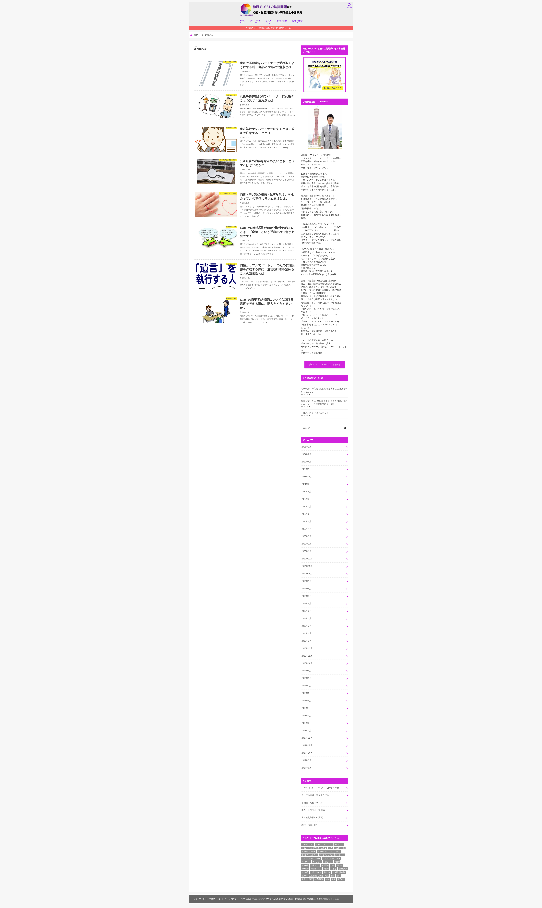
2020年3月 (306, 536)
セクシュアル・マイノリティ (329, 852)
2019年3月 (306, 626)
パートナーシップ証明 (331, 858)
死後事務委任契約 (316, 876)
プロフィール (255, 22)
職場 (333, 876)
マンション (317, 862)
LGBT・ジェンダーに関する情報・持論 (320, 788)
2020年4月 (306, 529)
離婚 (333, 879)
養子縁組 (341, 879)
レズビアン (328, 862)
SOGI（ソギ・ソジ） (324, 844)
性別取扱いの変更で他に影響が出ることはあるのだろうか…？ (324, 390)
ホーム (242, 22)
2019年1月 (306, 641)
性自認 (335, 872)
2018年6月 (306, 693)
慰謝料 (342, 872)
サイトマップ (199, 899)
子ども (333, 869)
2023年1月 (306, 469)
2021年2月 (306, 484)
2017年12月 (306, 738)
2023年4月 (306, 462)
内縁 (333, 865)
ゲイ (330, 848)
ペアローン (306, 862)
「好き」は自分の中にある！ (314, 413)
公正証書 (325, 865)
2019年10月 (306, 574)
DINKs (304, 844)
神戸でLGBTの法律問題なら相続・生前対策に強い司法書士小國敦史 (294, 899)
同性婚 (326, 869)
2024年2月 (306, 454)
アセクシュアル (320, 848)
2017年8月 (306, 768)
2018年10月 (306, 663)
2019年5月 (306, 611)
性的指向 (327, 872)
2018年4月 (306, 708)
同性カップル (316, 869)
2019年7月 (306, 596)
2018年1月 (306, 730)
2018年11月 (306, 656)
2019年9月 (306, 581)
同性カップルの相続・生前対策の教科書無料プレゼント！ (272, 28)
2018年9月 (306, 671)
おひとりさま (307, 848)
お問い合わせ (297, 22)
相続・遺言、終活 (309, 825)
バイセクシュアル (326, 855)
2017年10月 (306, 753)
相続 (327, 876)
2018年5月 (306, 700)
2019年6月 (306, 603)
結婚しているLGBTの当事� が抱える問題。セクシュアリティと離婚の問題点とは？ (324, 402)
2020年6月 (306, 514)
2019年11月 (306, 566)
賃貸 (338, 876)
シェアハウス (340, 848)
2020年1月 (306, 551)
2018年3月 (306, 715)
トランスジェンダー (309, 855)
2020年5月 (306, 521)
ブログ (268, 22)
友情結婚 (305, 869)
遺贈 (327, 879)
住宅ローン (315, 865)
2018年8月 (306, 678)
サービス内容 (282, 22)
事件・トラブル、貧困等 (313, 810)
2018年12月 (306, 648)
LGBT (311, 844)
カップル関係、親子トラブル (315, 795)
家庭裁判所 (343, 869)
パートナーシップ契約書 (311, 858)
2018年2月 (306, 723)
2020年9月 (306, 491)
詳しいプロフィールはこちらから (325, 364)
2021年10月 (306, 476)
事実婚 (337, 862)
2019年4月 (306, 618)
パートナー (339, 855)
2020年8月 (306, 499)
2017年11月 (306, 745)
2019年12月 (306, 559)
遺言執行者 (319, 879)
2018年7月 (306, 686)
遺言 (311, 879)
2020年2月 (306, 544)
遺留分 (304, 879)
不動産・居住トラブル (312, 803)
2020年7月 (306, 506)
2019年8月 (306, 589)
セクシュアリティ (308, 852)
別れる (339, 865)
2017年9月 (306, 760)
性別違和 (305, 872)
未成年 (304, 876)
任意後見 (305, 865)
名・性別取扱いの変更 (312, 817)
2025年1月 (306, 447)
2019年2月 (306, 633)
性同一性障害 (316, 872)
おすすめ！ (338, 844)
